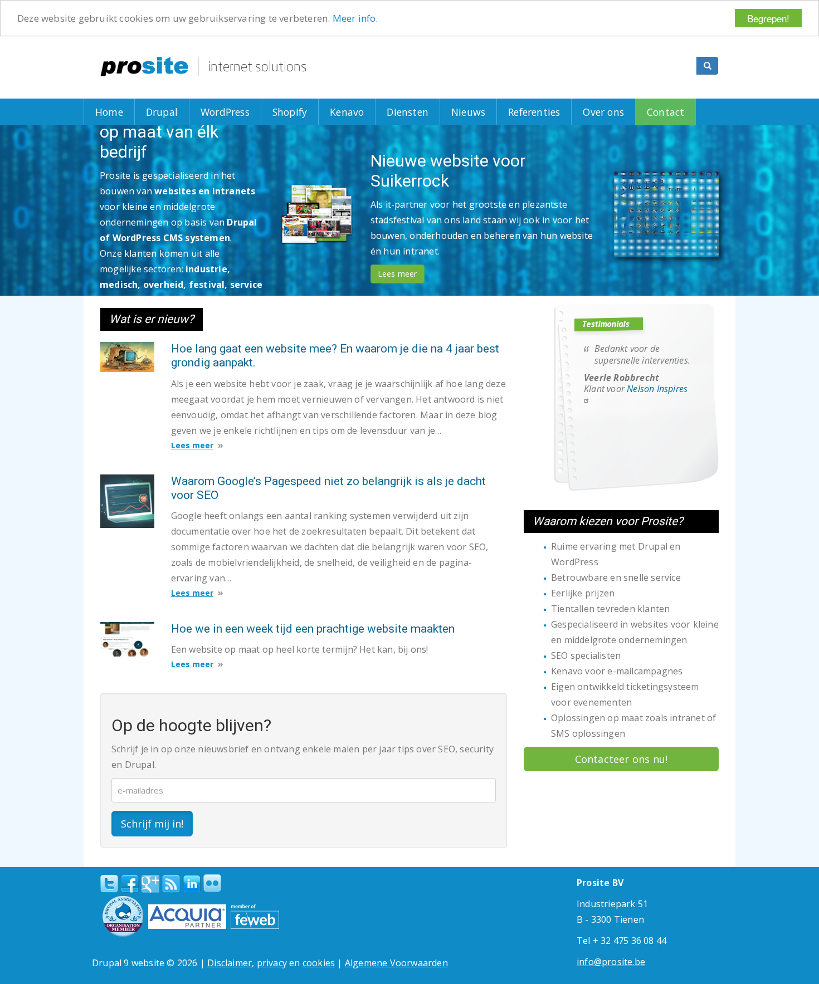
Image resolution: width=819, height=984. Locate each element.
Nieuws (468, 112)
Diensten (407, 112)
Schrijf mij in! (152, 823)
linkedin (192, 884)
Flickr (212, 883)
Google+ (150, 884)
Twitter (109, 884)
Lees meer (127, 248)
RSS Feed (171, 884)
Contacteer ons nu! (621, 759)
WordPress (225, 112)
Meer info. (355, 18)
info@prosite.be (611, 962)
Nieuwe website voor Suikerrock (218, 186)
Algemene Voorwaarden (396, 963)
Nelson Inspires (657, 389)
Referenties (534, 112)
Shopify (289, 112)
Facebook (130, 884)
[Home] (203, 66)
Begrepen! (768, 18)
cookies (319, 963)
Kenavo (347, 112)
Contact (665, 112)
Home (109, 112)
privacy (272, 963)
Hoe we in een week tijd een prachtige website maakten (313, 628)
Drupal (162, 112)
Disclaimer (229, 963)
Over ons (603, 112)
